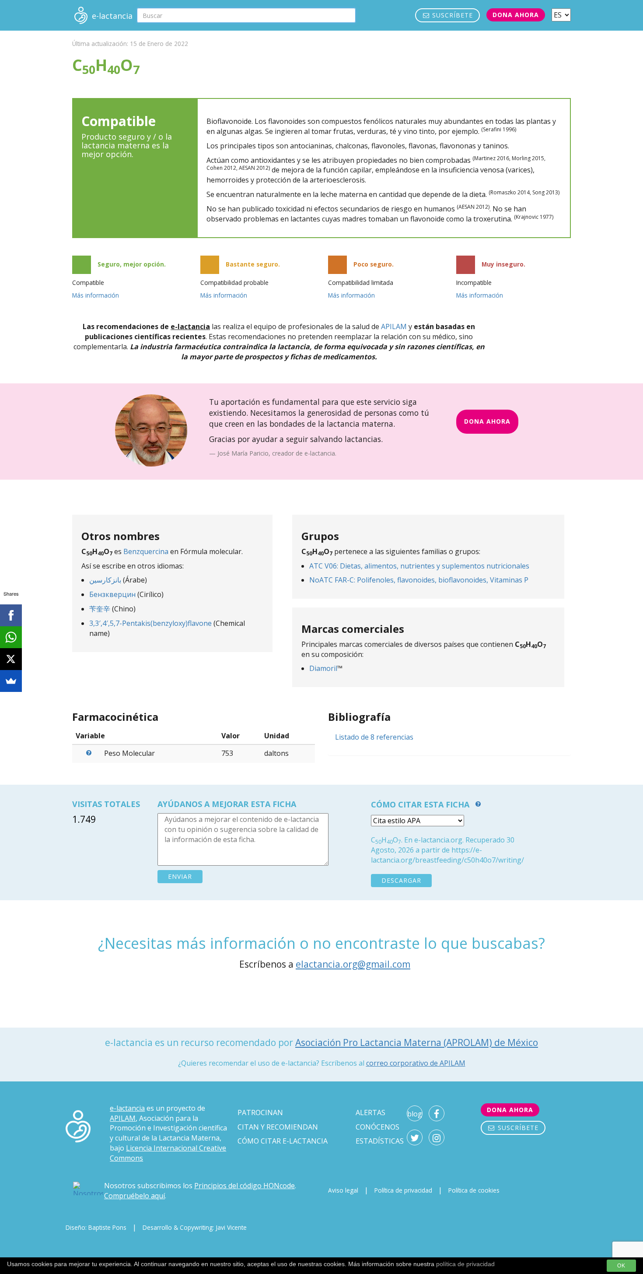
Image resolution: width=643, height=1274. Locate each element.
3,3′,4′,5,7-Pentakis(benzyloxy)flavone (150, 623)
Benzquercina (145, 551)
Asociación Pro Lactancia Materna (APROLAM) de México (416, 1042)
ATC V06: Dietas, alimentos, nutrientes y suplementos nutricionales (419, 566)
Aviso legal (343, 1190)
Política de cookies (474, 1190)
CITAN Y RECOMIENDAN (278, 1127)
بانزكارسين (105, 580)
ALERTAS (370, 1112)
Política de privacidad (403, 1190)
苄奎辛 (99, 609)
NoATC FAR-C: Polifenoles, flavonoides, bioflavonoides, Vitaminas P (418, 580)
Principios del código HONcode (244, 1185)
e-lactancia (127, 1108)
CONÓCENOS (377, 1127)
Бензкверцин (112, 594)
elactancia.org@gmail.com (353, 964)
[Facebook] (11, 615)
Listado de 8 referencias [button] (374, 737)
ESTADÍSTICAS (380, 1141)
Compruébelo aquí (134, 1195)
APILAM (394, 326)
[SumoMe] (11, 681)
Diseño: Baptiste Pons (96, 1227)
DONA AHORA (487, 421)
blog (414, 1114)
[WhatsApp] (11, 637)
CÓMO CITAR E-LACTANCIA (283, 1141)
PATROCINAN (260, 1112)
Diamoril (323, 668)
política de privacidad (465, 1263)
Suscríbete (451, 15)
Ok (621, 1266)
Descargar (401, 880)
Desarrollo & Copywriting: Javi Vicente (195, 1227)
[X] (11, 659)
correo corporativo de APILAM (415, 1063)
